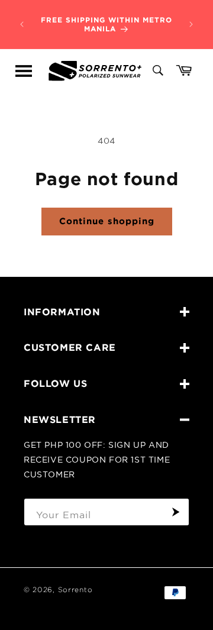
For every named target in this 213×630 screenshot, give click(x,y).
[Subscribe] (176, 512)
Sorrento (75, 589)
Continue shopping (106, 221)
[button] (24, 71)
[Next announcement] (191, 24)
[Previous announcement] (22, 24)
